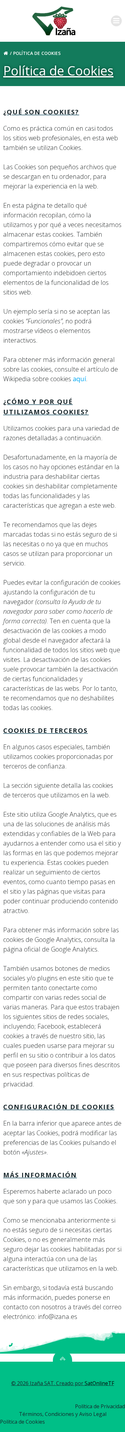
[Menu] (116, 20)
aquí (79, 378)
